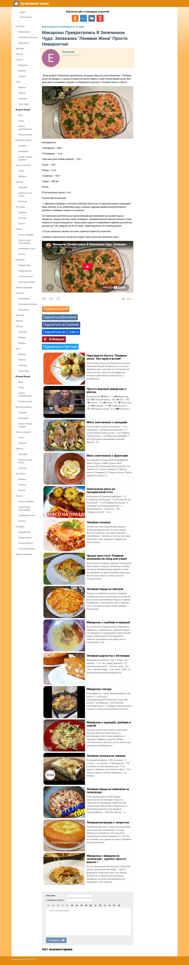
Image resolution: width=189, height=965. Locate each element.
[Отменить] (48, 905)
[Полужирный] (57, 905)
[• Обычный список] (72, 905)
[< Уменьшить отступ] (81, 905)
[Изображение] (90, 905)
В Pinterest (56, 339)
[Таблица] (100, 905)
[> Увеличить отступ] (86, 905)
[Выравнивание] (114, 905)
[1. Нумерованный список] (76, 905)
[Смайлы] (119, 905)
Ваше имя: (50, 895)
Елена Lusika (68, 52)
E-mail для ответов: (55, 900)
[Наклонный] (62, 905)
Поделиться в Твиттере (60, 347)
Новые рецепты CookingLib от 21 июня (63, 26)
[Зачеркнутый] (67, 905)
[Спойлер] (109, 905)
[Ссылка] (105, 905)
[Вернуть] (53, 905)
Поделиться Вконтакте (59, 317)
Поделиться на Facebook (61, 325)
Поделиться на (61, 332)
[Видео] (95, 905)
